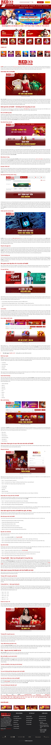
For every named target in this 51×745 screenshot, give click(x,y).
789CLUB (19, 695)
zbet (31, 697)
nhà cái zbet (23, 698)
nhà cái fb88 (13, 698)
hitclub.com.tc (47, 694)
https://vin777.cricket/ (29, 695)
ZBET (5, 695)
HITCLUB (2, 695)
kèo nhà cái (26, 108)
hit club (42, 695)
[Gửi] (32, 2)
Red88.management (28, 740)
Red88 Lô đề (12, 353)
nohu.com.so (38, 694)
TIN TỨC (31, 7)
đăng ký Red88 (17, 5)
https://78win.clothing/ (5, 698)
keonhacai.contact (28, 694)
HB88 (9, 695)
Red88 (3, 5)
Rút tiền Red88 (39, 5)
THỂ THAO (26, 7)
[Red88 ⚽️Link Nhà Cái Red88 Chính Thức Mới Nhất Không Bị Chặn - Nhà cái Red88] (9, 2)
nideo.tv (15, 695)
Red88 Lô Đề (21, 7)
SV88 (7, 695)
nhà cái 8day (18, 698)
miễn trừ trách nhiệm (39, 158)
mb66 (37, 695)
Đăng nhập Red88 (24, 5)
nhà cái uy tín (15, 66)
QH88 (49, 697)
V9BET (11, 695)
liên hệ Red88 (7, 681)
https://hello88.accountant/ (43, 697)
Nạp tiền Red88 (32, 5)
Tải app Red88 (46, 5)
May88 (39, 695)
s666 (10, 698)
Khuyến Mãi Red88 (9, 5)
